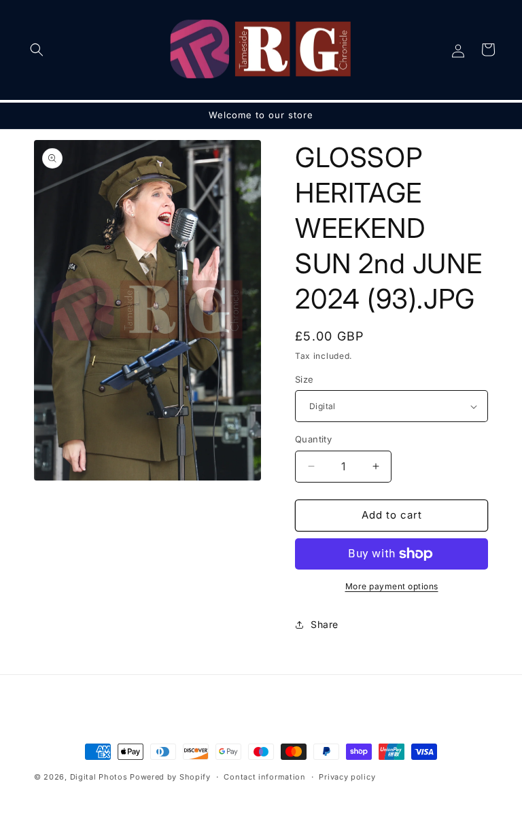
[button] (37, 50)
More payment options (391, 586)
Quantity (313, 439)
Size (304, 379)
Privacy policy (347, 777)
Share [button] (324, 624)
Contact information (264, 777)
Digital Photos (99, 777)
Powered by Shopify (170, 777)
